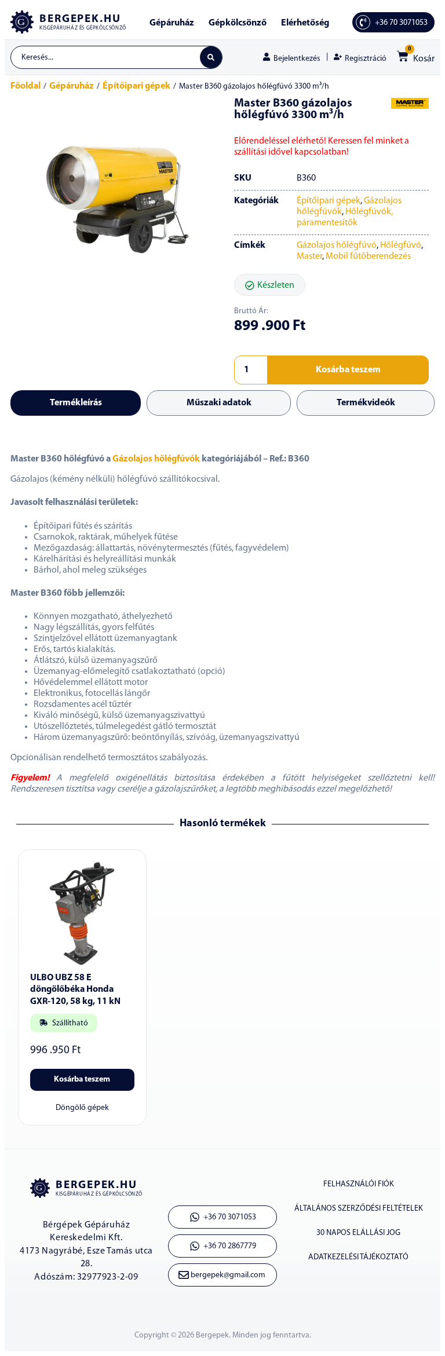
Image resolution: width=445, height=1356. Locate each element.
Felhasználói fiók (358, 1184)
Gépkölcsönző (238, 23)
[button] (269, 285)
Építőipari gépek (136, 86)
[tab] (75, 403)
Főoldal (25, 86)
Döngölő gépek (82, 1108)
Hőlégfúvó (400, 245)
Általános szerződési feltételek (358, 1208)
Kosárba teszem (348, 370)
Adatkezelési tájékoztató (358, 1257)
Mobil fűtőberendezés (368, 256)
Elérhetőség (305, 23)
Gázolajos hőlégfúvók (156, 459)
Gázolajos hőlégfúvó (337, 245)
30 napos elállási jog (358, 1233)
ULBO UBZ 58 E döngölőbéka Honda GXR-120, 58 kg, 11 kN (75, 990)
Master (309, 256)
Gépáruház (171, 23)
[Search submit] (211, 57)
